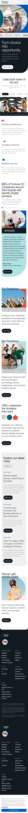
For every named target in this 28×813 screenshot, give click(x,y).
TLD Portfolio (6, 660)
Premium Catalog (7, 663)
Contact (17, 671)
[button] (25, 2)
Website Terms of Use (7, 688)
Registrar (4, 653)
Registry (4, 655)
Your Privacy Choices (14, 810)
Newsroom (8, 466)
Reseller (4, 658)
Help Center (19, 669)
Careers (17, 655)
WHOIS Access (6, 694)
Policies (4, 685)
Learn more (7, 272)
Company (18, 653)
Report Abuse (19, 674)
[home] (5, 2)
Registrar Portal (19, 679)
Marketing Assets (20, 676)
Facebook (5, 669)
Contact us (6, 620)
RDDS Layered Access (6, 698)
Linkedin (4, 674)
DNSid (17, 660)
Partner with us (7, 67)
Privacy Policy (6, 692)
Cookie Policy (5, 807)
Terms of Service (9, 716)
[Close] (26, 796)
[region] (14, 804)
